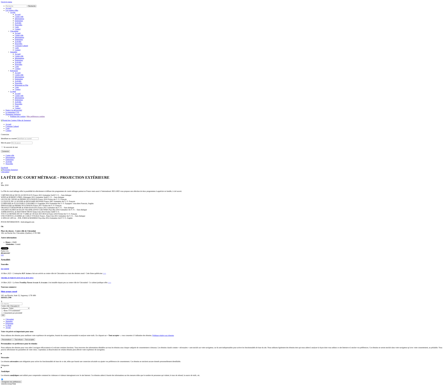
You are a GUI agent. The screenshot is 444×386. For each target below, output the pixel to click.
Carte (7, 128)
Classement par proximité (13, 313)
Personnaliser (7, 339)
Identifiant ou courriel (9, 138)
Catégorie (4, 308)
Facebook (4, 168)
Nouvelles (9, 164)
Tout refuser (19, 339)
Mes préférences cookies (36, 116)
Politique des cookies (18, 116)
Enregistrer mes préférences (11, 382)
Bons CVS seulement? (12, 311)
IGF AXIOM (5, 269)
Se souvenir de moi (10, 147)
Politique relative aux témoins (163, 335)
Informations (10, 157)
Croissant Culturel (12, 126)
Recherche (31, 6)
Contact (8, 131)
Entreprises (10, 160)
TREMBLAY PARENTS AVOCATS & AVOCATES (17, 278)
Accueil (8, 124)
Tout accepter (29, 339)
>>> (104, 273)
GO (2, 255)
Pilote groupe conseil (9, 292)
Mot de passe (6, 143)
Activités (9, 162)
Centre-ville (10, 155)
